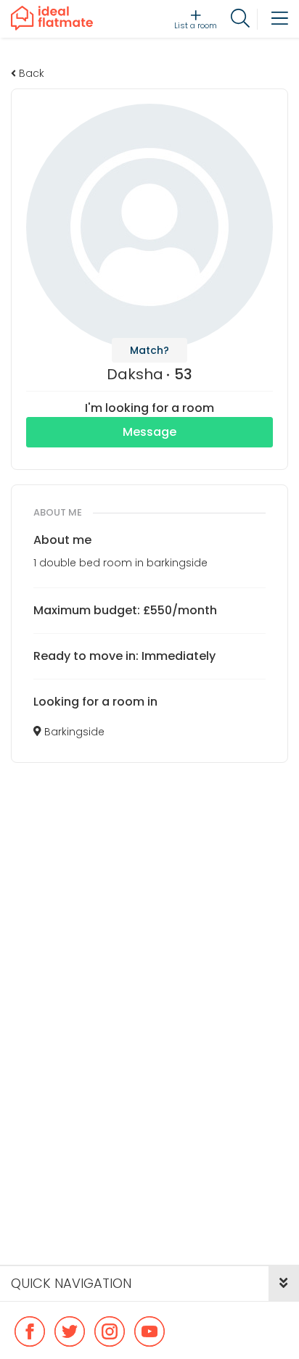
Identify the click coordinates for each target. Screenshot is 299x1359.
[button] (284, 1283)
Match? (149, 350)
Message (149, 432)
